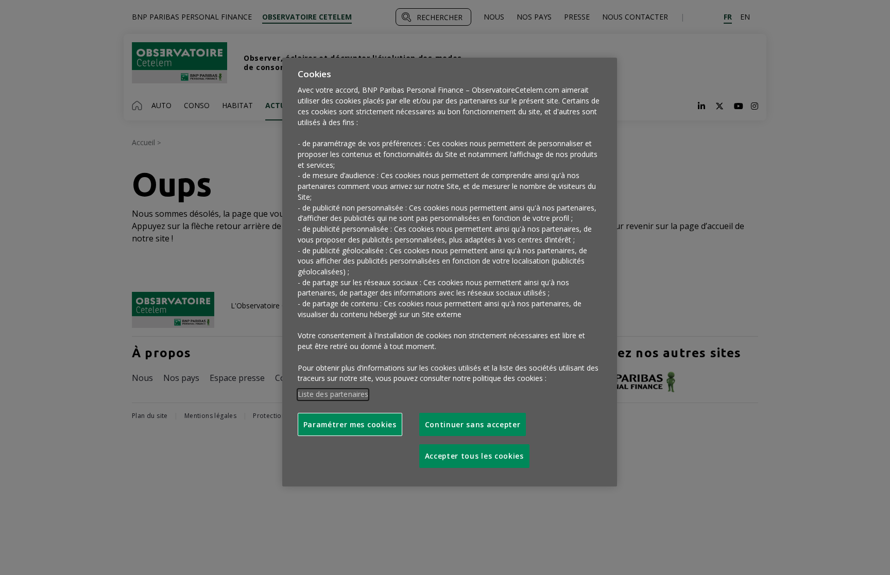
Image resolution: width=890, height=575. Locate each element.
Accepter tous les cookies (474, 456)
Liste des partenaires (333, 394)
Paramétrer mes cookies (350, 424)
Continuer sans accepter (473, 424)
